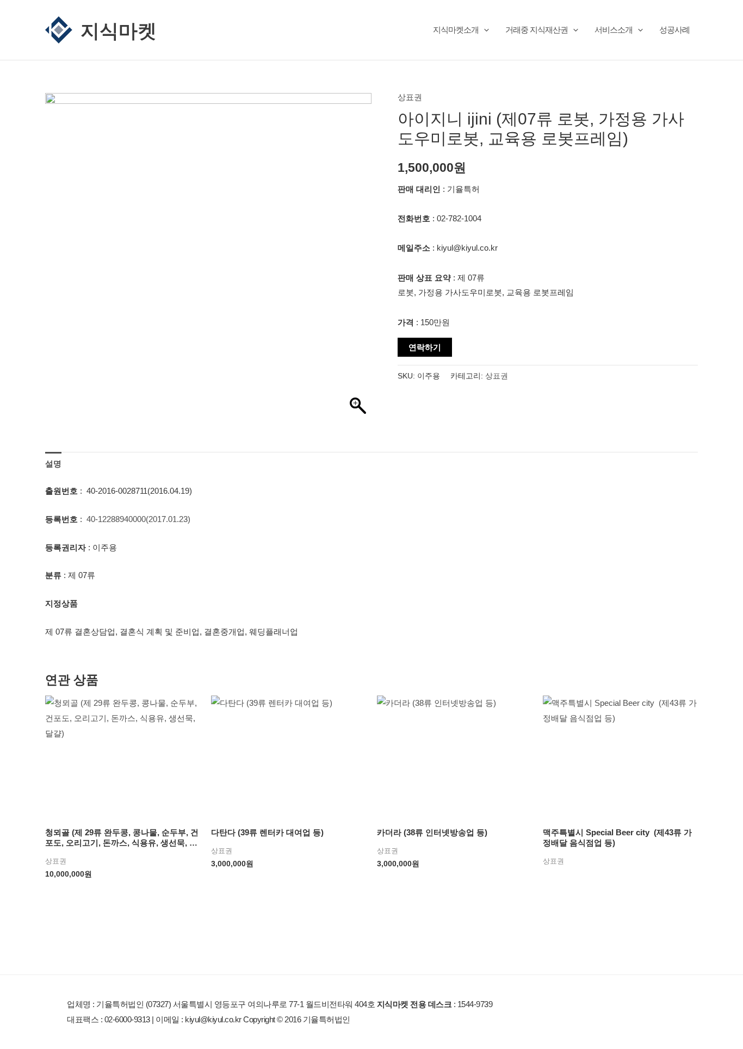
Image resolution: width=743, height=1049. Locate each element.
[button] (484, 29)
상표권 (410, 97)
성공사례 (674, 29)
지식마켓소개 (456, 29)
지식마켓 (119, 29)
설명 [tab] (53, 463)
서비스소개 (614, 29)
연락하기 (424, 347)
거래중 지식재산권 (536, 29)
